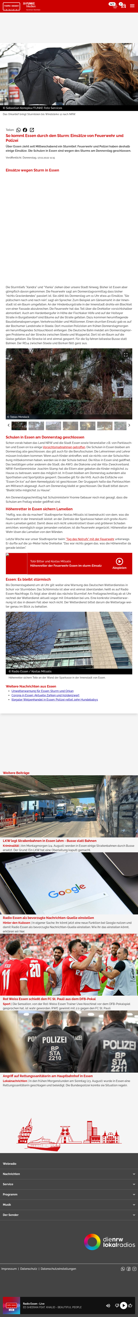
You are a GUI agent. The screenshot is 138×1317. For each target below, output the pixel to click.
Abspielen (119, 563)
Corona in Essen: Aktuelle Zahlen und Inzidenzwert (45, 695)
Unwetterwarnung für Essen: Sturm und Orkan (42, 691)
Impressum (9, 1268)
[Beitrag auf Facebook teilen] (25, 130)
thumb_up (130, 1305)
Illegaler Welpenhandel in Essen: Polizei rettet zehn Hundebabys (55, 699)
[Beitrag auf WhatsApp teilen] (18, 130)
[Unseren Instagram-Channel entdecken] (134, 1269)
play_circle (123, 1305)
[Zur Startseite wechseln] (11, 6)
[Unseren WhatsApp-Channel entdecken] (123, 1269)
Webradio (9, 1163)
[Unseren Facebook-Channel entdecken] (128, 1269)
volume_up (108, 1305)
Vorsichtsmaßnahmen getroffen (64, 447)
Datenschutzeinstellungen (58, 1268)
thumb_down (117, 1305)
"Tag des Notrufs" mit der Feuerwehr (90, 539)
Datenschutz (28, 1268)
